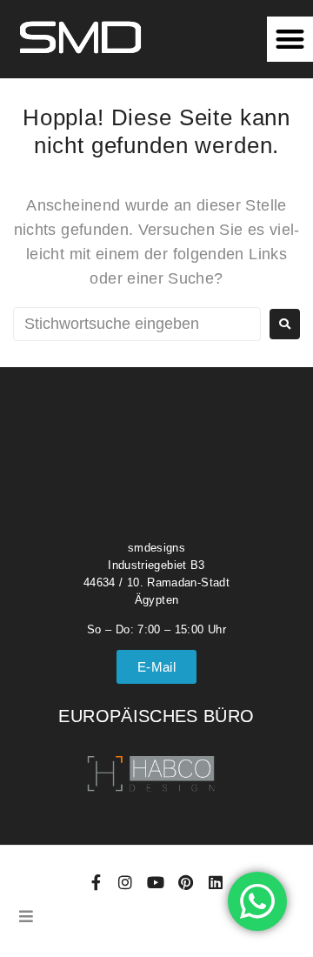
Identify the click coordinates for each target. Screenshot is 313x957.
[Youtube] (155, 882)
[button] (290, 40)
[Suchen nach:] (137, 324)
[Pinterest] (185, 882)
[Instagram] (126, 882)
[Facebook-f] (95, 882)
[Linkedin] (215, 882)
